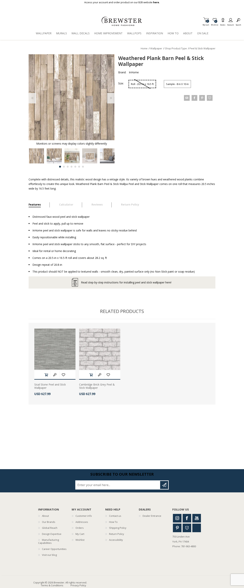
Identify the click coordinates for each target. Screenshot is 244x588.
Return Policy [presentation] (130, 204)
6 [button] (79, 167)
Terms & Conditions (52, 585)
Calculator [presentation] (66, 204)
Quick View (55, 374)
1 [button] (60, 167)
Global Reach (49, 528)
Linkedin (196, 528)
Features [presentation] (35, 204)
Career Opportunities (54, 549)
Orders (79, 528)
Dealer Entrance (152, 516)
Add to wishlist (63, 374)
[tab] (39, 205)
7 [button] (83, 167)
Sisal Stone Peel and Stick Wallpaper (50, 386)
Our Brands (48, 522)
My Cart (79, 534)
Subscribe (164, 485)
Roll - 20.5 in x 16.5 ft (142, 84)
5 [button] (75, 167)
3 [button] (68, 167)
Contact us (115, 516)
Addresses (81, 522)
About (45, 516)
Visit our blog (49, 555)
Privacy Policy (78, 585)
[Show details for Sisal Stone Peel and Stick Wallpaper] (54, 349)
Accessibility (116, 540)
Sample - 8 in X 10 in (177, 84)
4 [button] (71, 167)
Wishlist (79, 540)
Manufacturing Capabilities (48, 541)
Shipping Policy (117, 528)
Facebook (187, 518)
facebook (194, 98)
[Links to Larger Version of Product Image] (72, 97)
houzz (210, 98)
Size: (121, 83)
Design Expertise (51, 534)
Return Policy (116, 534)
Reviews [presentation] (97, 204)
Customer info (83, 516)
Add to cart (46, 374)
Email (187, 98)
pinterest (202, 98)
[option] (36, 156)
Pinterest (177, 528)
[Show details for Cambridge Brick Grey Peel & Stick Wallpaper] (99, 349)
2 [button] (64, 167)
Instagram (177, 518)
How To (113, 522)
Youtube (196, 518)
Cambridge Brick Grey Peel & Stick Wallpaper (97, 386)
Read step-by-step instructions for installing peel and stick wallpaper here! (126, 282)
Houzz (187, 528)
